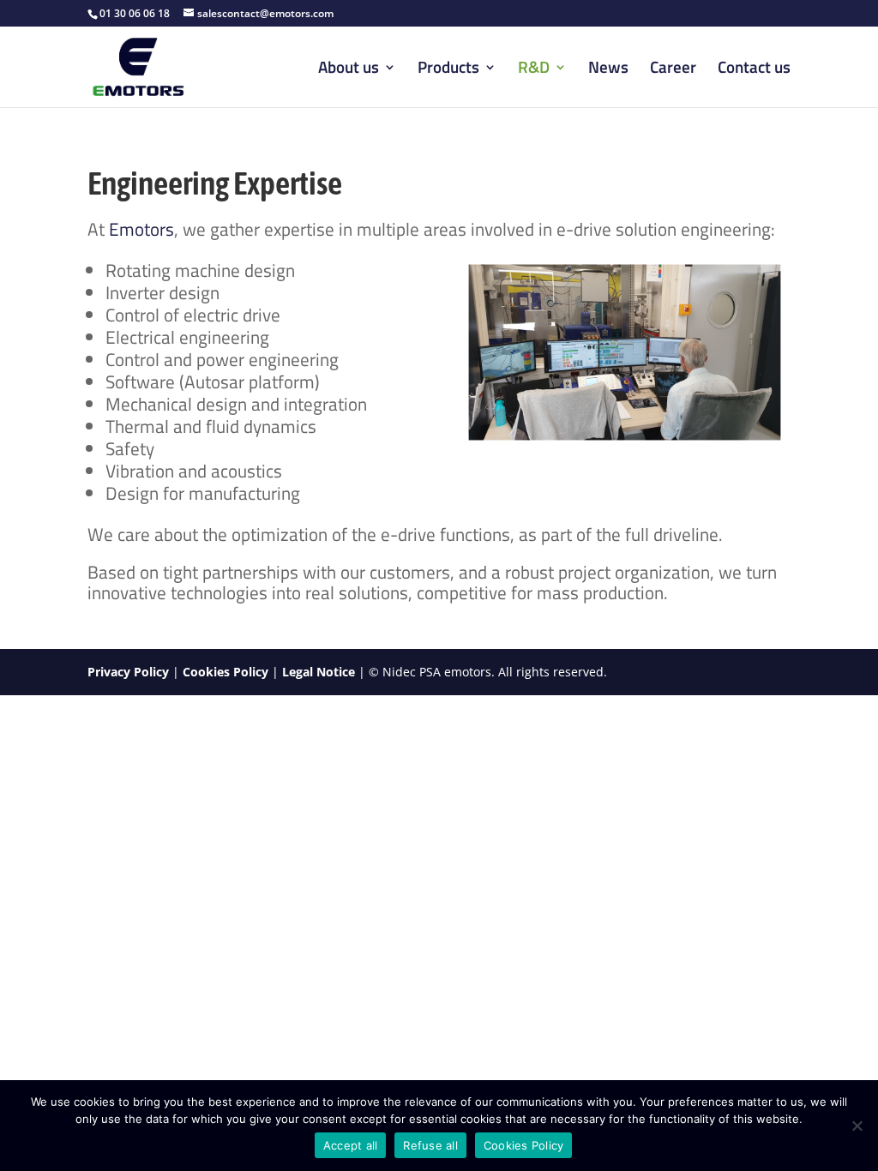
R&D (534, 70)
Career (673, 70)
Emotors (141, 229)
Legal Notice (318, 672)
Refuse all (430, 1145)
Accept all (350, 1145)
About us (348, 70)
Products (448, 70)
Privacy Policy (128, 672)
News (608, 70)
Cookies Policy (225, 672)
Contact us (754, 70)
